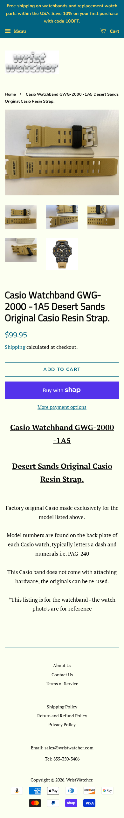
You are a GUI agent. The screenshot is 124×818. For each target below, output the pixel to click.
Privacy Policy (62, 724)
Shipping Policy (62, 707)
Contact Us (62, 675)
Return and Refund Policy (62, 716)
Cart (113, 31)
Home (10, 94)
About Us (62, 665)
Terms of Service (62, 683)
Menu (19, 31)
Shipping (15, 346)
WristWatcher (79, 780)
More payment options (62, 407)
